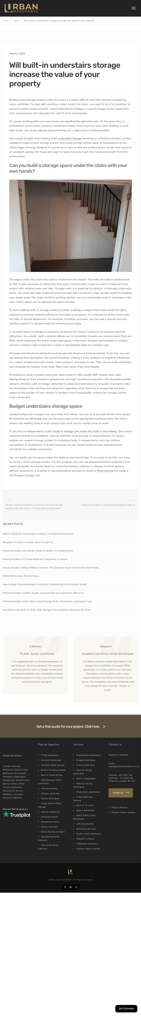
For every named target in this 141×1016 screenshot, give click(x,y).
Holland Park (22, 780)
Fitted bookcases (50, 755)
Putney (6, 787)
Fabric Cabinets (49, 827)
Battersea (8, 773)
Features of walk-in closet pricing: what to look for (108, 504)
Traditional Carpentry (87, 844)
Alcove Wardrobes (85, 810)
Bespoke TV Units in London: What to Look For (28, 542)
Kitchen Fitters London (88, 849)
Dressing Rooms (49, 817)
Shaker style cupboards (88, 834)
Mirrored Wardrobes (51, 760)
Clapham (17, 798)
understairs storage (70, 138)
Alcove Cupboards (50, 812)
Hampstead (9, 780)
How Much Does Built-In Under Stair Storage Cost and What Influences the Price (47, 609)
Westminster (21, 770)
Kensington (20, 773)
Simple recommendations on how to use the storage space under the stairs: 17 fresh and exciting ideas (34, 506)
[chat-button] (126, 1008)
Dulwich (7, 798)
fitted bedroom (106, 470)
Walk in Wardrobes (85, 778)
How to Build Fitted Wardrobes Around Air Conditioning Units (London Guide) (45, 584)
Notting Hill (9, 791)
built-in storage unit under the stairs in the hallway (85, 431)
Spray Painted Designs (53, 832)
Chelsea (16, 766)
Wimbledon (17, 787)
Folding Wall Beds (85, 765)
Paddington (19, 777)
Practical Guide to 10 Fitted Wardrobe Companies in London (35, 559)
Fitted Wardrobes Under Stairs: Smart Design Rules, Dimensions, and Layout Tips (47, 601)
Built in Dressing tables (53, 770)
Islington (18, 794)
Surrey (19, 791)
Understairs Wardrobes (88, 792)
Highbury (7, 794)
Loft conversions (85, 824)
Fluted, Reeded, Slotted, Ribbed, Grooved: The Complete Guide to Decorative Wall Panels (51, 567)
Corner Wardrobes (50, 798)
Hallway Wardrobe (50, 793)
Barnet (6, 784)
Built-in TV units (85, 805)
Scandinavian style (86, 829)
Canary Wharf (18, 784)
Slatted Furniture (85, 839)
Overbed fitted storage (53, 765)
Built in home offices (52, 775)
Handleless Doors (50, 822)
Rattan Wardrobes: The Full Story (21, 576)
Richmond (8, 770)
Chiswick (7, 777)
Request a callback (118, 755)
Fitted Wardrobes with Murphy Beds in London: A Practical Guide (38, 550)
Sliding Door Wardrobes (88, 755)
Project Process (120, 807)
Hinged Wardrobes (85, 760)
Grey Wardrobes (49, 788)
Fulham (7, 766)
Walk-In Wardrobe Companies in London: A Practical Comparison (38, 533)
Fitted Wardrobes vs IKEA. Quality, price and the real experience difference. (43, 592)
